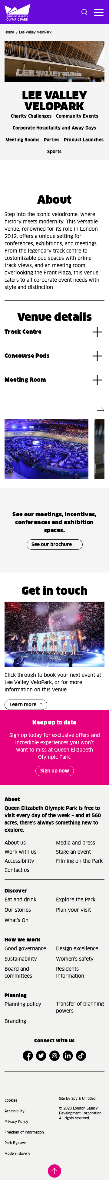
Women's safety (75, 959)
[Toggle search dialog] (84, 12)
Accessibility (19, 861)
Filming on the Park (79, 861)
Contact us (17, 870)
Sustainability (21, 959)
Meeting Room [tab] (25, 380)
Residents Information (70, 973)
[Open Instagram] (54, 1055)
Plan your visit (73, 910)
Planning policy (23, 1004)
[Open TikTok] (81, 1055)
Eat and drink (20, 899)
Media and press (75, 843)
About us (15, 843)
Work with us (20, 852)
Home (9, 32)
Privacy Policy (16, 1121)
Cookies (11, 1100)
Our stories (18, 910)
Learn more (22, 704)
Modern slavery (17, 1153)
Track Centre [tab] (23, 332)
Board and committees (18, 973)
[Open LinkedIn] (67, 1055)
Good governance (25, 948)
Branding (15, 1021)
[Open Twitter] (41, 1055)
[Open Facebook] (28, 1055)
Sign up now (54, 771)
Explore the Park (75, 899)
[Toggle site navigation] (97, 12)
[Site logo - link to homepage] (6, 12)
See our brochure (51, 544)
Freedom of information (24, 1132)
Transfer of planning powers (80, 1007)
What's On (16, 920)
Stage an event (73, 852)
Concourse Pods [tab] (27, 356)
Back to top (54, 1170)
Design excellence (77, 948)
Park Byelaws (15, 1143)
